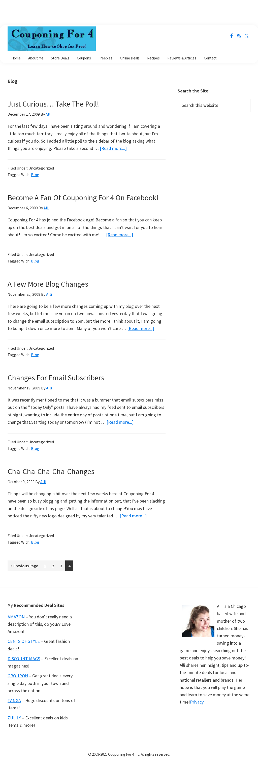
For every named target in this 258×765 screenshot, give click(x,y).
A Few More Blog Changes (48, 284)
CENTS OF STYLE (24, 641)
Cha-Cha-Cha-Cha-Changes (51, 471)
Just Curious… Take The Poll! (53, 104)
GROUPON (18, 676)
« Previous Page (24, 567)
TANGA (14, 700)
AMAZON (16, 617)
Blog (35, 174)
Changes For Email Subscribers (56, 377)
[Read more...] (113, 148)
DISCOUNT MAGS (24, 658)
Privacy (197, 702)
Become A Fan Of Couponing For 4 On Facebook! (83, 197)
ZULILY (14, 718)
